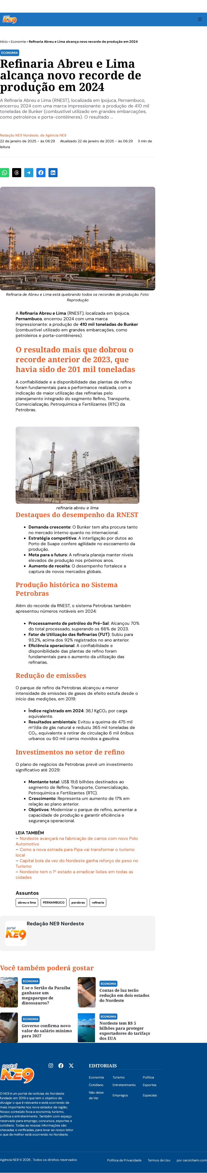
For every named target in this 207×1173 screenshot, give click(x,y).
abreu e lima (27, 903)
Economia (18, 41)
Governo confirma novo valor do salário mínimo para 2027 (47, 1031)
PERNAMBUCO (53, 903)
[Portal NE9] (10, 19)
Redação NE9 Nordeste (19, 135)
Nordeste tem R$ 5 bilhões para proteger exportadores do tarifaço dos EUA (124, 1030)
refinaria (98, 903)
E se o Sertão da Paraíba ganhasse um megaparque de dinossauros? (46, 995)
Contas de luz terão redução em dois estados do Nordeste (124, 995)
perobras (78, 903)
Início (4, 41)
